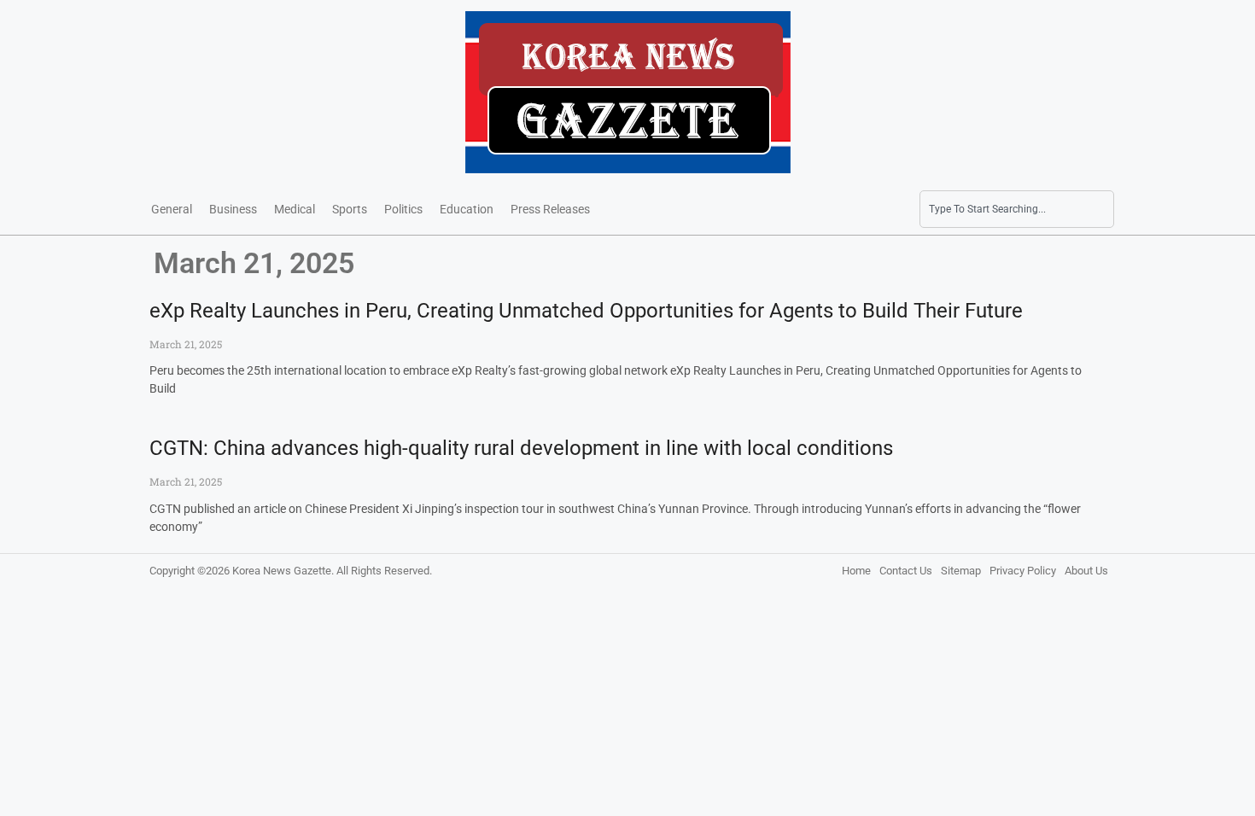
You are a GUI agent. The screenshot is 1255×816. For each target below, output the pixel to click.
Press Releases (550, 209)
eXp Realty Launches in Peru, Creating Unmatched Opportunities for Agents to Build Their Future (586, 311)
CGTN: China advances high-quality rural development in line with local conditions (521, 448)
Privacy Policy (1022, 570)
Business (233, 209)
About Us (1086, 570)
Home (856, 570)
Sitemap (961, 570)
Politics (403, 209)
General (171, 209)
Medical (294, 209)
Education (466, 209)
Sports (349, 209)
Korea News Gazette (281, 570)
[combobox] (1016, 209)
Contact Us (905, 570)
